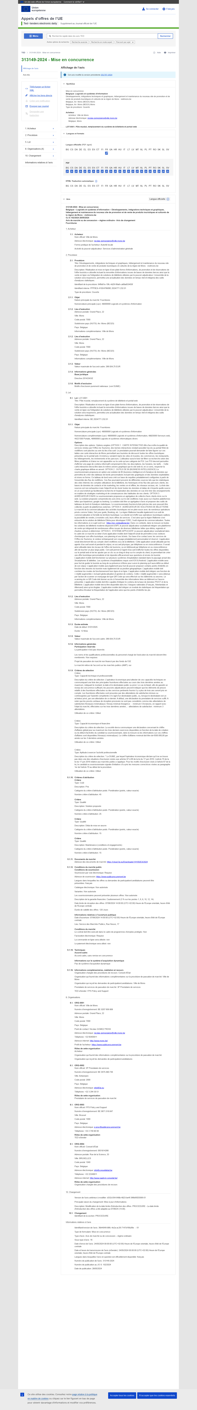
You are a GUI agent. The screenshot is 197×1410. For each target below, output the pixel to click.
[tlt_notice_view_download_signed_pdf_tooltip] (106, 153)
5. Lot (27, 142)
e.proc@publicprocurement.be (107, 1127)
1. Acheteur (30, 128)
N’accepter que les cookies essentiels (157, 1395)
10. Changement (33, 156)
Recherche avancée (79, 42)
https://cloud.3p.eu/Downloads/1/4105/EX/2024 (127, 862)
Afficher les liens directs (41, 95)
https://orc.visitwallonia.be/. (118, 523)
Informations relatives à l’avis (39, 162)
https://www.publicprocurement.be (111, 876)
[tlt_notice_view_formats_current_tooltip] (168, 199)
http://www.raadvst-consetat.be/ (104, 1178)
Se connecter (152, 9)
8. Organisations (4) (34, 149)
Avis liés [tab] (26, 75)
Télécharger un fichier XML (40, 88)
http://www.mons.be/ (99, 1041)
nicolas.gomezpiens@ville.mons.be (102, 118)
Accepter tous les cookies (122, 1395)
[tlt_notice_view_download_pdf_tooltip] (67, 171)
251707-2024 (106, 75)
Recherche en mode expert (101, 42)
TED (23, 52)
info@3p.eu (99, 1088)
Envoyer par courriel (39, 106)
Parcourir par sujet (123, 42)
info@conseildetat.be (103, 1170)
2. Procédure (31, 135)
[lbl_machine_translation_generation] (96, 181)
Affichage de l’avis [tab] (30, 68)
